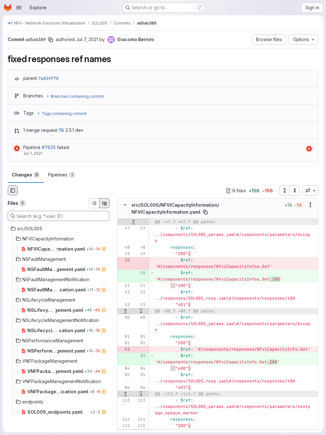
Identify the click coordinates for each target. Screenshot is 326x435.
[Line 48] (124, 247)
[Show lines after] (141, 311)
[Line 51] (124, 285)
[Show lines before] (133, 222)
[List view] (94, 203)
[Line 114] (124, 419)
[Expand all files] (284, 190)
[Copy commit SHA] (50, 40)
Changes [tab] (25, 174)
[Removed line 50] (124, 260)
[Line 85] (124, 375)
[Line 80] (124, 317)
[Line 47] (124, 228)
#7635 (49, 147)
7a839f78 (48, 78)
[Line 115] (124, 426)
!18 (61, 130)
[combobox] (310, 190)
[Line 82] (124, 343)
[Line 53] (124, 305)
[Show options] (310, 205)
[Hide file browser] (13, 190)
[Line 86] (124, 387)
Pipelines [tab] (60, 174)
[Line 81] (124, 336)
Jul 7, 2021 (87, 39)
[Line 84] (124, 368)
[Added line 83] (140, 356)
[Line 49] (124, 254)
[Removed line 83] (124, 349)
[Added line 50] (140, 273)
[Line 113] (124, 400)
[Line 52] (124, 292)
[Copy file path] (205, 212)
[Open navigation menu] (19, 8)
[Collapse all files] (295, 190)
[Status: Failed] (17, 148)
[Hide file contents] (125, 205)
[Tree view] (104, 203)
